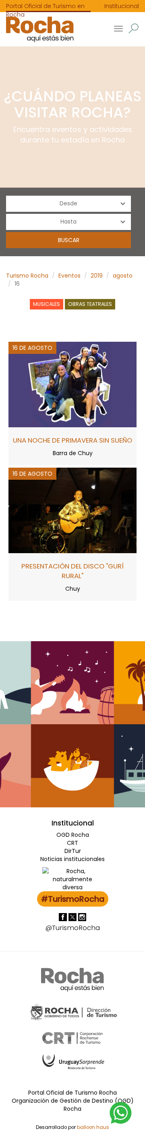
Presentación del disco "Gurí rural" (72, 571)
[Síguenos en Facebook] (63, 917)
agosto (123, 276)
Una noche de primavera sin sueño (72, 440)
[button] (133, 28)
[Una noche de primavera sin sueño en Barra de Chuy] (72, 384)
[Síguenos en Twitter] (73, 917)
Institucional (121, 6)
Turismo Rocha (27, 276)
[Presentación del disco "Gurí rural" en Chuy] (72, 510)
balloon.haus (93, 1127)
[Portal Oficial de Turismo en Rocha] (37, 29)
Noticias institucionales (72, 859)
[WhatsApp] (121, 1112)
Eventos (69, 276)
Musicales (46, 304)
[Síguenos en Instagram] (82, 917)
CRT (72, 843)
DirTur (72, 851)
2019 (97, 276)
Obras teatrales (90, 304)
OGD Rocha (72, 835)
